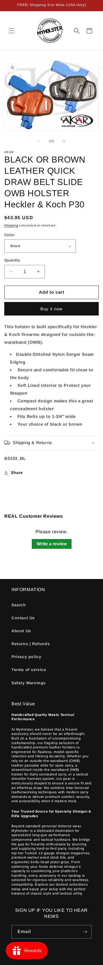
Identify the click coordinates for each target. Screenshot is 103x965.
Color (9, 235)
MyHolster (40, 960)
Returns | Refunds (30, 643)
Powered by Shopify (67, 960)
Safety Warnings (28, 683)
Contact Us (23, 618)
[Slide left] (39, 141)
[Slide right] (64, 141)
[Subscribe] (85, 932)
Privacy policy (26, 656)
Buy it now (51, 308)
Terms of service (28, 669)
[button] (11, 30)
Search (18, 605)
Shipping (11, 225)
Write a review (52, 543)
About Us (21, 630)
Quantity (12, 260)
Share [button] (17, 472)
